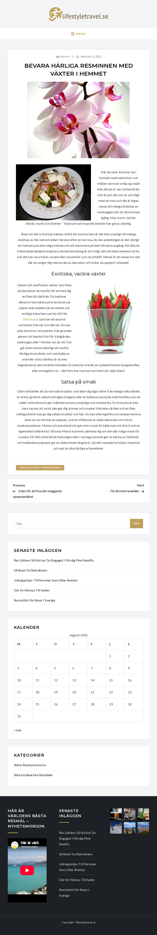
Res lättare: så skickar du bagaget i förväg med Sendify (54, 560)
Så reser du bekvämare (30, 570)
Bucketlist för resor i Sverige (34, 600)
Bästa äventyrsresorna (40, 467)
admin (65, 56)
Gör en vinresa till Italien (31, 590)
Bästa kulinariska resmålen (33, 775)
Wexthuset (30, 319)
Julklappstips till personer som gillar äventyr (46, 580)
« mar (17, 730)
